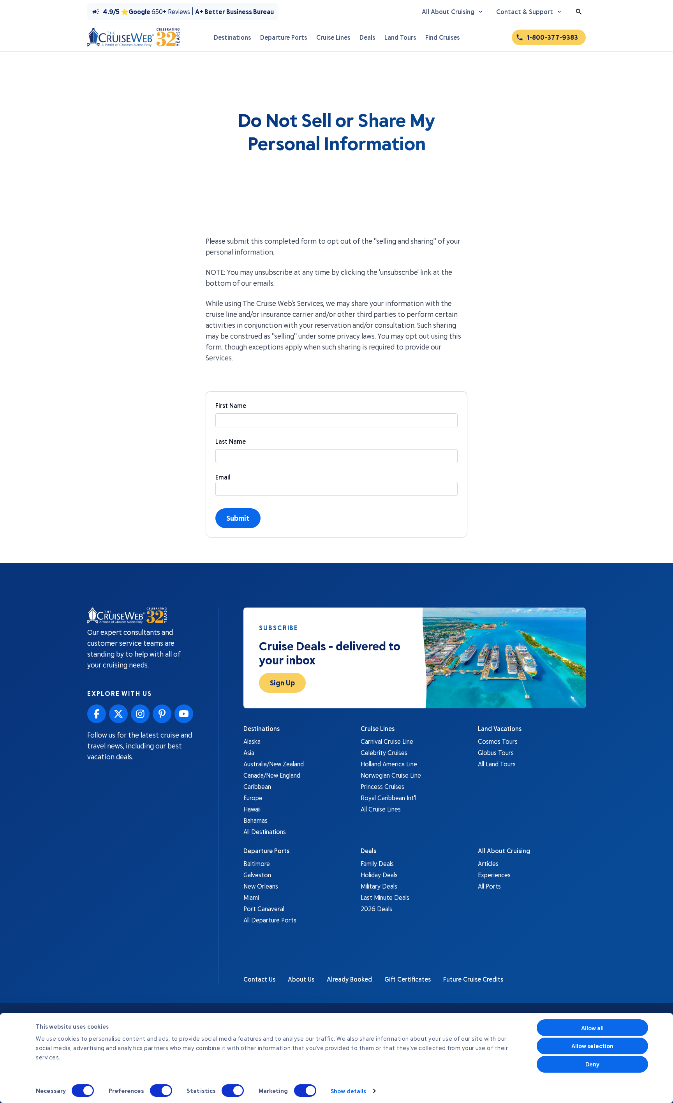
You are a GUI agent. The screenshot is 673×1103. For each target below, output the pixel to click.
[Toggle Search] (579, 12)
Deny (592, 1064)
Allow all (592, 1028)
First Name (230, 405)
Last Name (230, 441)
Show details (348, 1091)
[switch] (161, 1090)
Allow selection (592, 1046)
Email (223, 476)
